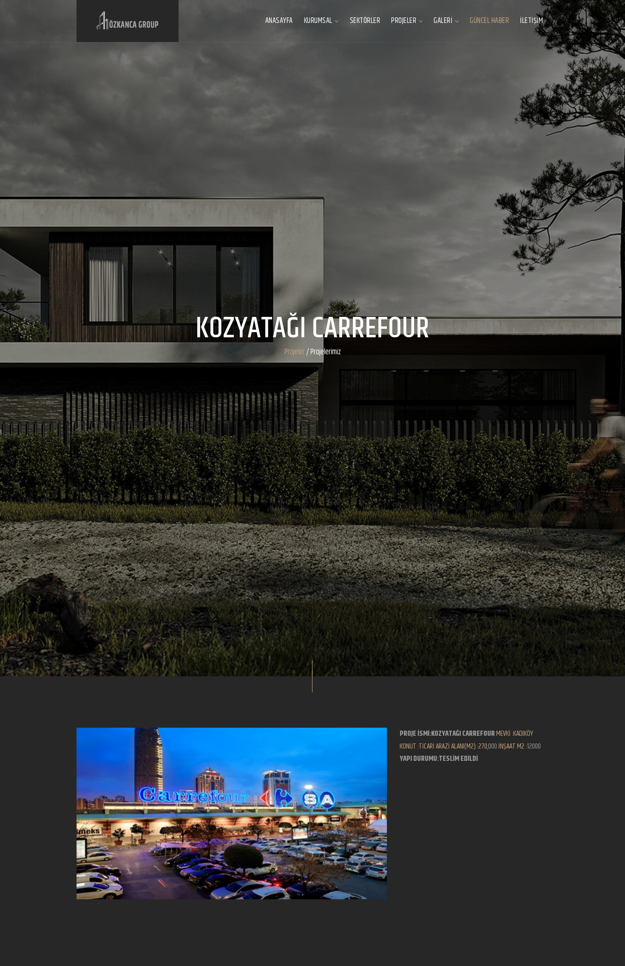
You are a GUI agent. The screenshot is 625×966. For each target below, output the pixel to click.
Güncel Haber (489, 21)
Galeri (444, 21)
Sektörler (365, 21)
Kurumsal (319, 21)
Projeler (404, 21)
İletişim (531, 21)
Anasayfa (279, 21)
